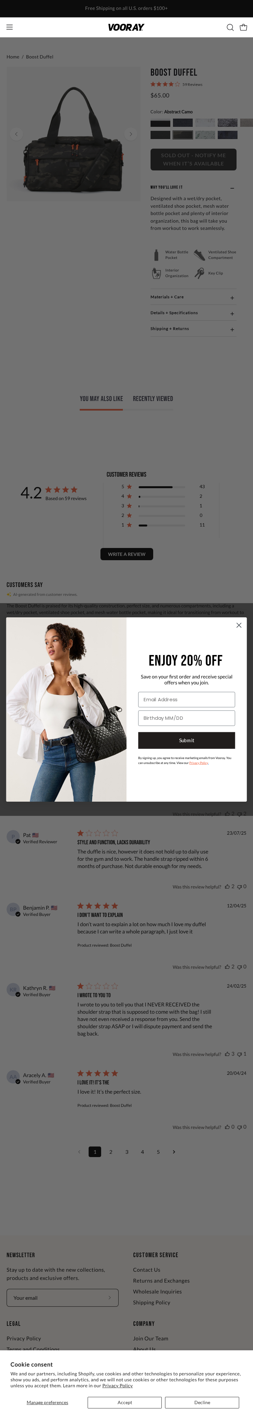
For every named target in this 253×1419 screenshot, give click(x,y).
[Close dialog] (239, 625)
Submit (186, 740)
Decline (202, 1402)
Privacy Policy (117, 1385)
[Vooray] (126, 27)
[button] (229, 27)
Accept (125, 1402)
